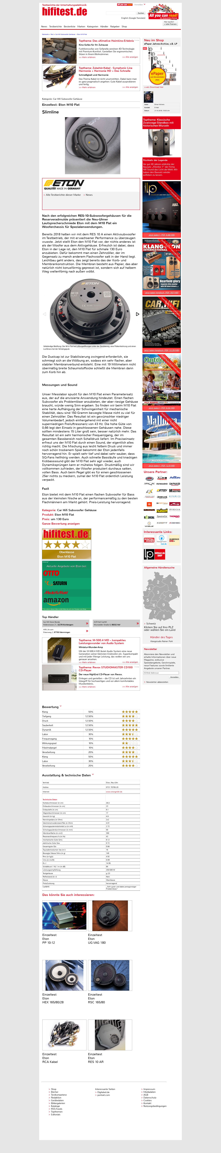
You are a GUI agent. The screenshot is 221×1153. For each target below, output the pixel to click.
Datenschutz (149, 1097)
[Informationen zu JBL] (149, 504)
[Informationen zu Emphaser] (174, 485)
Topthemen (57, 1111)
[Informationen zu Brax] (149, 485)
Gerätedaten (57, 1100)
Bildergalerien (58, 1103)
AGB (145, 1094)
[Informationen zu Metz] (174, 504)
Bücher (54, 1092)
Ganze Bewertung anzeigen (61, 524)
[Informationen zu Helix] (162, 498)
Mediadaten (149, 1092)
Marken (81, 26)
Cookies (147, 1100)
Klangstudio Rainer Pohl (162, 641)
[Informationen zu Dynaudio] (162, 485)
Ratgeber (115, 26)
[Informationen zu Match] (162, 504)
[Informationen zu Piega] (174, 511)
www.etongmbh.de (114, 792)
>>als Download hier (153, 87)
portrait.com (103, 1095)
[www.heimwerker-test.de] (174, 547)
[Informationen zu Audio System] (162, 478)
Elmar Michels (159, 104)
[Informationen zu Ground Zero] (149, 498)
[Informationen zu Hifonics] (174, 498)
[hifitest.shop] (159, 561)
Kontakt (147, 1103)
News (44, 26)
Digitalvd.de (103, 1092)
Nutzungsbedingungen (155, 1106)
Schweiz (151, 623)
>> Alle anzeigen (130, 57)
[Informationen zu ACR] (149, 478)
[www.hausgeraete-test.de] (161, 547)
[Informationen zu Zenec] (174, 524)
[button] (138, 314)
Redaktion (56, 1097)
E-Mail (156, 108)
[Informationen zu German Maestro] (174, 491)
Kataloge (55, 1106)
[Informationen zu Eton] (162, 491)
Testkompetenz (59, 1094)
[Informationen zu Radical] (149, 517)
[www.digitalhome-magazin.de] (149, 547)
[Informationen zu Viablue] (149, 524)
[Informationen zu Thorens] (174, 517)
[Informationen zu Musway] (149, 511)
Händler (104, 26)
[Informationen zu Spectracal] (162, 517)
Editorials (55, 1114)
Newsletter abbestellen (157, 682)
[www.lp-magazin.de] (149, 561)
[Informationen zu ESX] (149, 491)
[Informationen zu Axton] (174, 478)
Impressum (149, 1089)
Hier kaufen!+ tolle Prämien (170, 23)
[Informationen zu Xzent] (162, 524)
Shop (124, 26)
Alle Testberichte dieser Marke (63, 194)
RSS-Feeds (56, 1108)
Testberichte (55, 26)
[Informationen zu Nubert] (162, 511)
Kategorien (92, 26)
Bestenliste (69, 26)
